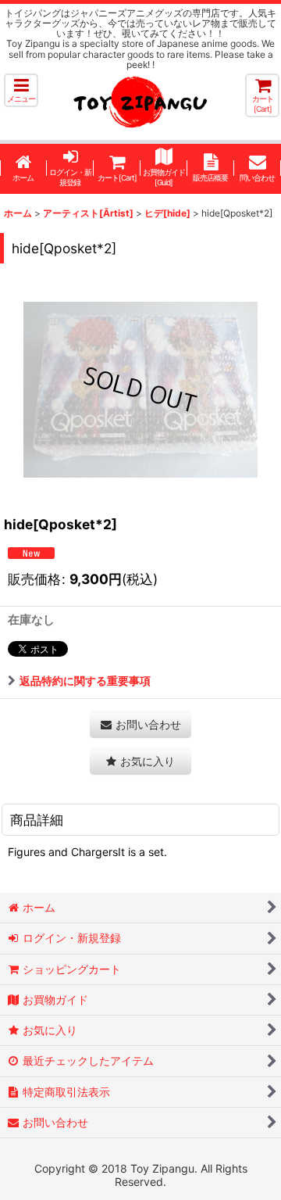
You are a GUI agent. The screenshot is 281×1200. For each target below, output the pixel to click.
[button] (21, 90)
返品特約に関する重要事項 (85, 680)
